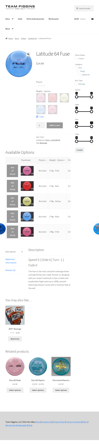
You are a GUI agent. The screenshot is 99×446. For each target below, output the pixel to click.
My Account (54, 19)
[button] (28, 54)
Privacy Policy (59, 422)
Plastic (39, 82)
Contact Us (46, 422)
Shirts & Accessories (35, 19)
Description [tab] (10, 251)
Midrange (43, 143)
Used (20, 19)
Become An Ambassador (16, 425)
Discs (7, 19)
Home (10, 38)
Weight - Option (43, 91)
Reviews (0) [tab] (10, 270)
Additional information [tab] (10, 261)
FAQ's (84, 422)
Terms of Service (73, 422)
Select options (15, 390)
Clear (41, 116)
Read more (15, 339)
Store (37, 422)
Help (30, 425)
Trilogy (23, 38)
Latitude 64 (32, 38)
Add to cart (55, 125)
